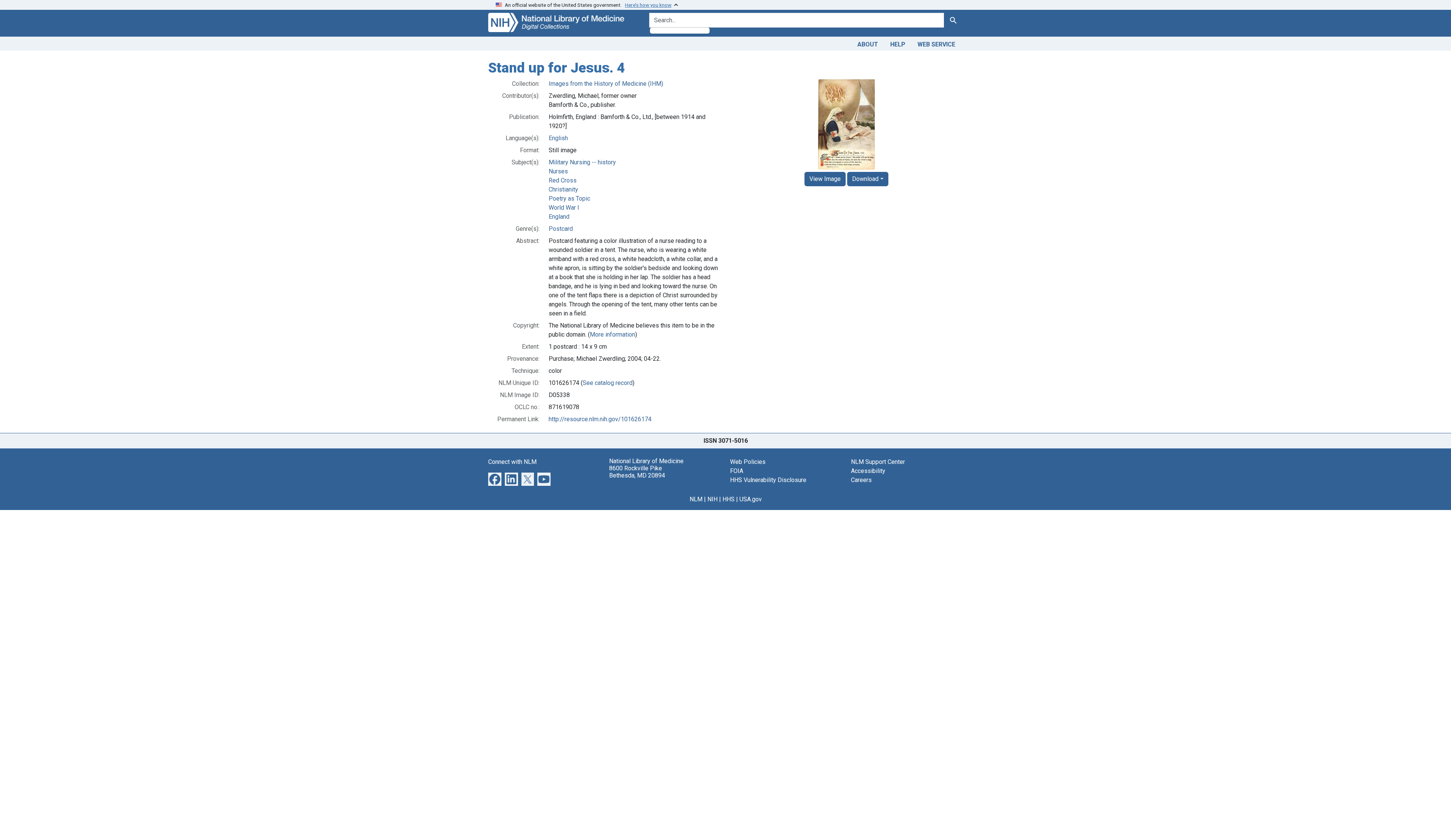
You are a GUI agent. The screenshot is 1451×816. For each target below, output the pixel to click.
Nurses (558, 171)
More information (612, 334)
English (558, 138)
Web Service (936, 44)
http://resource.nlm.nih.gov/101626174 (600, 419)
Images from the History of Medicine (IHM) (606, 83)
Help (897, 44)
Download (865, 178)
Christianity (563, 189)
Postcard (561, 228)
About (867, 44)
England (559, 216)
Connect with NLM (512, 461)
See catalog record (608, 382)
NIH (712, 499)
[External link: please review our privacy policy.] (494, 478)
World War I (564, 207)
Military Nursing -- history (582, 162)
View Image (825, 178)
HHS (728, 499)
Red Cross (563, 180)
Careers (861, 480)
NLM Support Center (878, 461)
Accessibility (868, 470)
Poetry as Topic (569, 198)
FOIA (736, 470)
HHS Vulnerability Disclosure (768, 480)
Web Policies (748, 461)
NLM (696, 499)
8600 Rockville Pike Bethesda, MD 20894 (637, 472)
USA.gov (750, 499)
